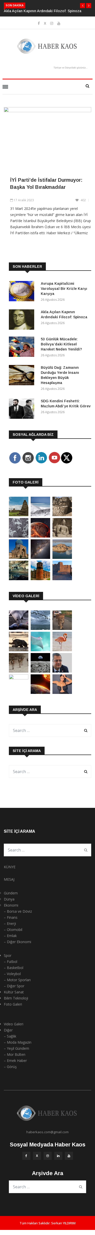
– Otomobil (13, 929)
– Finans (10, 917)
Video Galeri (13, 1024)
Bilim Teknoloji (16, 998)
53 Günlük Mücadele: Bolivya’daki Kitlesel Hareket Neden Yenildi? (61, 344)
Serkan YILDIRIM (63, 1223)
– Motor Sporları (17, 979)
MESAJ (9, 879)
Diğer (8, 1030)
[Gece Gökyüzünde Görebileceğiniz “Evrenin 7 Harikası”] (40, 557)
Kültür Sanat (14, 992)
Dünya (9, 899)
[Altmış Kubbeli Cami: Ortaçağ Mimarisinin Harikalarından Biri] (40, 578)
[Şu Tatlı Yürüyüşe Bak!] (18, 671)
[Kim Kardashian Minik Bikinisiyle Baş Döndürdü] (62, 692)
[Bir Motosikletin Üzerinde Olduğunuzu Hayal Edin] (62, 628)
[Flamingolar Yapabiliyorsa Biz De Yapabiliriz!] (62, 649)
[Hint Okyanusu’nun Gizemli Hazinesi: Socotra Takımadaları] (40, 514)
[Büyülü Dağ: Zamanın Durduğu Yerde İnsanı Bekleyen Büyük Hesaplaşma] (23, 376)
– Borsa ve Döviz (18, 911)
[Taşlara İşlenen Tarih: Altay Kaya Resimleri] (18, 536)
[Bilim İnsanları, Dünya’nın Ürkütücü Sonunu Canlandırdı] (40, 692)
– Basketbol (13, 967)
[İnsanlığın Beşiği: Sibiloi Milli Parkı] (62, 557)
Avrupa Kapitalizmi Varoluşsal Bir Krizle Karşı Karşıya (64, 288)
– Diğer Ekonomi (17, 941)
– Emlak (10, 935)
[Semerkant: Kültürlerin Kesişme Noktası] (18, 557)
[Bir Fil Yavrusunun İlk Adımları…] (18, 649)
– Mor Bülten (14, 1054)
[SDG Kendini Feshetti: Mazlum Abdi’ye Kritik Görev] (23, 409)
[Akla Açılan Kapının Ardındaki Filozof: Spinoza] (23, 320)
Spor (7, 955)
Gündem (11, 893)
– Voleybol (12, 973)
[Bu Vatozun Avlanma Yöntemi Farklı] (40, 649)
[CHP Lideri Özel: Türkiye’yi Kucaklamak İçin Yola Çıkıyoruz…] (62, 671)
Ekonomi (11, 905)
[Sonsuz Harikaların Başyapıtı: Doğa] (40, 628)
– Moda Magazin (17, 1042)
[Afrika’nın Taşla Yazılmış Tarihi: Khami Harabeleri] (62, 514)
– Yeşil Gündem (16, 1048)
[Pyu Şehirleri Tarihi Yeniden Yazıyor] (18, 514)
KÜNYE (9, 866)
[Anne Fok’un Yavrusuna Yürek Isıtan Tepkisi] (18, 628)
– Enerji (10, 923)
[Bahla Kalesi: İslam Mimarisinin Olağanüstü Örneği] (62, 578)
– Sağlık (10, 1036)
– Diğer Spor (14, 985)
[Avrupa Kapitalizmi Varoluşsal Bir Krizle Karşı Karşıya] (23, 292)
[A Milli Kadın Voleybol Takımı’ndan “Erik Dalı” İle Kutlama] (18, 678)
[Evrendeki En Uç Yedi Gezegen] (40, 536)
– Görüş (10, 1066)
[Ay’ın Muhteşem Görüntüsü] (40, 671)
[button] (82, 5)
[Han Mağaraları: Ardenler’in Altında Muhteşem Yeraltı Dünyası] (18, 578)
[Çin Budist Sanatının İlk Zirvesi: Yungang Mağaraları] (62, 536)
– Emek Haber (15, 1060)
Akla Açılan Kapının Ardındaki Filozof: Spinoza (42, 11)
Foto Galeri (13, 1004)
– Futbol (10, 961)
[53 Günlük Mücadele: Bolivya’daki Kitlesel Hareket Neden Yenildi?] (23, 348)
